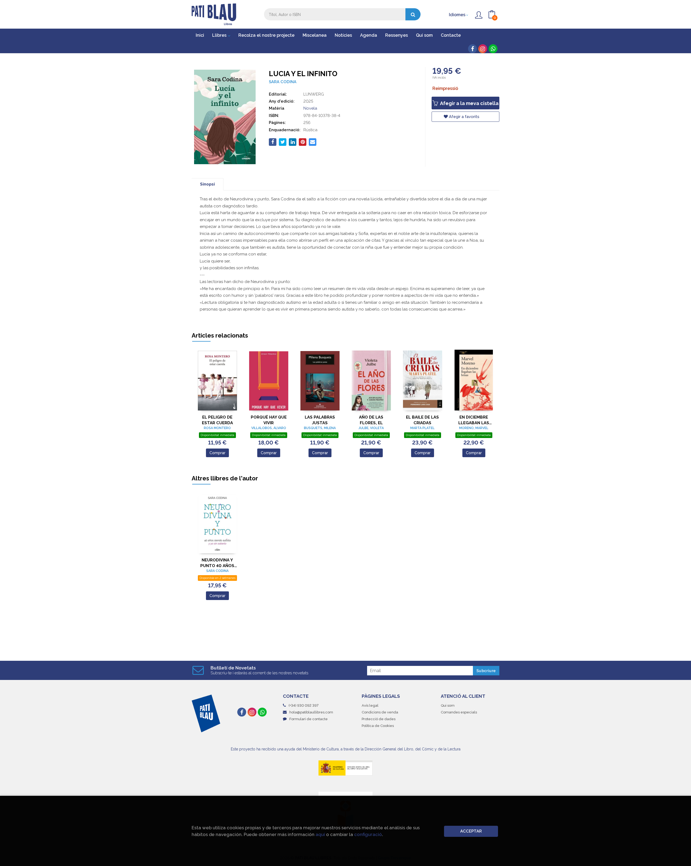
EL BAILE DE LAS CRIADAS (422, 420)
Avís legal (370, 705)
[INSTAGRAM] (482, 48)
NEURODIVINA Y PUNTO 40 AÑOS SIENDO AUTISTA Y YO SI (217, 563)
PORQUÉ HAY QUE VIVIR (269, 420)
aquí (320, 834)
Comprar (217, 453)
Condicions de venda (380, 712)
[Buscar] (413, 14)
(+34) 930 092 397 (304, 705)
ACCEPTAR (471, 831)
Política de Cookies (378, 726)
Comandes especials (459, 712)
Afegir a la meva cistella (469, 103)
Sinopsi (207, 184)
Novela (310, 108)
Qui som (448, 705)
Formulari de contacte (308, 719)
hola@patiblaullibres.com (311, 712)
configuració (368, 834)
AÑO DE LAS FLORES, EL (371, 420)
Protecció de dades (378, 719)
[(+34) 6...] (493, 48)
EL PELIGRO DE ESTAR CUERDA (217, 420)
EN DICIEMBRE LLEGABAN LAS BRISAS (473, 420)
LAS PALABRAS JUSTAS (320, 420)
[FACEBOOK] (472, 48)
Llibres (220, 35)
